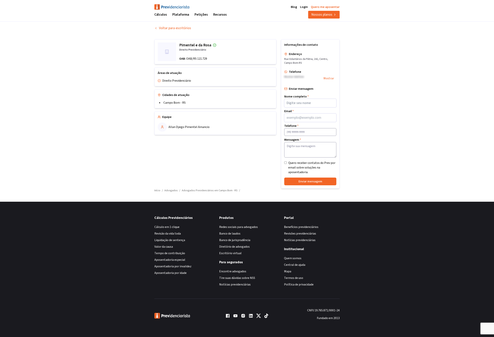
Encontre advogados (232, 271)
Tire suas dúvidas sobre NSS (237, 278)
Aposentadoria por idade (170, 273)
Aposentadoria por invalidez (172, 266)
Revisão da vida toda (167, 233)
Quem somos (292, 258)
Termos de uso (293, 278)
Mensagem (292, 140)
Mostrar (328, 78)
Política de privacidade (299, 284)
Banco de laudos (229, 233)
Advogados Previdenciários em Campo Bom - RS (210, 190)
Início (157, 190)
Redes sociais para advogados (238, 227)
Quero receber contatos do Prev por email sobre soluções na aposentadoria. (311, 167)
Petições (201, 14)
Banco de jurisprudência (234, 240)
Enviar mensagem (310, 181)
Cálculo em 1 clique (166, 227)
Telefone (291, 126)
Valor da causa (163, 246)
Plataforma (180, 14)
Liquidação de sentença (169, 240)
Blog (294, 7)
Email (289, 111)
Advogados (171, 190)
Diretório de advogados (234, 246)
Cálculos (160, 14)
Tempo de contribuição (169, 253)
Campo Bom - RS (174, 103)
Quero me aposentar (325, 7)
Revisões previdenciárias (300, 233)
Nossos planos (321, 14)
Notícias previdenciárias (235, 284)
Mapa (287, 271)
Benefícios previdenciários (301, 227)
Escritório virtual (230, 253)
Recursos (220, 14)
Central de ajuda (294, 265)
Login (304, 7)
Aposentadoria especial (169, 260)
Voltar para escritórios (175, 28)
